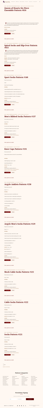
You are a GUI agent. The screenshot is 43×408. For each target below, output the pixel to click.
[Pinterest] (17, 405)
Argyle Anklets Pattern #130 (10, 182)
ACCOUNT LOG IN (30, 1)
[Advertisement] (21, 17)
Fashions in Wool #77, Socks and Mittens (10, 170)
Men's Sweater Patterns (33, 380)
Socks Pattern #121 (9, 332)
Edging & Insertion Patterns (34, 379)
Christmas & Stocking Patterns (15, 378)
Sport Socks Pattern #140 (10, 75)
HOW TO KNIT (26, 1)
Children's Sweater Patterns (6, 378)
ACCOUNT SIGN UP (35, 1)
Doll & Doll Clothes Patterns (25, 379)
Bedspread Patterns (5, 377)
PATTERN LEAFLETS (13, 1)
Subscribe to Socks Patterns (6, 366)
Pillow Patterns (32, 381)
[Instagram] (23, 405)
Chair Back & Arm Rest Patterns (25, 377)
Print (13, 33)
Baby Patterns (23, 376)
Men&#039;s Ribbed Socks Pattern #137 (12, 114)
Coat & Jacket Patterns (24, 378)
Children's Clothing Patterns (34, 377)
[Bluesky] (19, 405)
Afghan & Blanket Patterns (5, 376)
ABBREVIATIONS (17, 1)
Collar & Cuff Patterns (33, 378)
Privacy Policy (11, 405)
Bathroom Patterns (33, 376)
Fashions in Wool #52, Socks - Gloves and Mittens (11, 102)
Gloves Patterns (4, 380)
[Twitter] (25, 405)
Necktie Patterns (23, 381)
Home (5, 43)
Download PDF (8, 33)
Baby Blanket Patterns (14, 376)
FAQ (8, 405)
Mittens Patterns (14, 381)
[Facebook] (21, 405)
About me (5, 405)
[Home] (6, 1)
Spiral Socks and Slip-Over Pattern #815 (12, 43)
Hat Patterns (13, 380)
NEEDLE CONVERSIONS (22, 1)
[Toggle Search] (39, 1)
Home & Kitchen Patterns (24, 380)
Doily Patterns (13, 379)
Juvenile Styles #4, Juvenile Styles (9, 31)
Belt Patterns (13, 377)
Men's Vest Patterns (5, 381)
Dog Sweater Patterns (5, 379)
